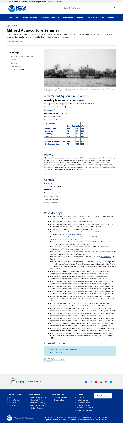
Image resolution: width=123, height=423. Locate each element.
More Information (17, 70)
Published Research (61, 397)
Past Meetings (16, 66)
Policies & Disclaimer (84, 417)
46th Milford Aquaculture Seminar (23, 56)
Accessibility (48, 417)
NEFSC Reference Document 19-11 (64, 239)
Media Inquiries (82, 400)
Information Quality (70, 417)
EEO (55, 417)
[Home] (17, 8)
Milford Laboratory (108, 158)
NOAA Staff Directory (84, 410)
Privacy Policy (97, 417)
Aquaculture (12, 26)
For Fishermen (34, 395)
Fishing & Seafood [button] (30, 17)
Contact (14, 63)
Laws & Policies (14, 400)
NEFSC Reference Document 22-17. (71, 234)
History (13, 60)
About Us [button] (111, 17)
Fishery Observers (37, 408)
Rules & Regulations (38, 397)
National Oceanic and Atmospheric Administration (78, 420)
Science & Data (59, 400)
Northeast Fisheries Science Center (54, 360)
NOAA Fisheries (101, 420)
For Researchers (58, 395)
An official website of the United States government (37, 2)
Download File (106, 257)
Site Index (12, 405)
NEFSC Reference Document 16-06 (73, 249)
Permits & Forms (37, 400)
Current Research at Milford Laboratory (62, 349)
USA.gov (105, 417)
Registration (48, 110)
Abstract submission (51, 117)
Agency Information (14, 395)
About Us (12, 397)
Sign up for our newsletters (29, 382)
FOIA (60, 417)
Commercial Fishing (38, 403)
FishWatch (12, 403)
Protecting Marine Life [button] (50, 17)
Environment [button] (68, 17)
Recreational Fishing (38, 405)
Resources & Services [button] (96, 17)
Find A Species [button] (13, 17)
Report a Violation (83, 403)
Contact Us (79, 395)
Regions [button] (80, 17)
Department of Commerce (52, 420)
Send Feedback (103, 396)
